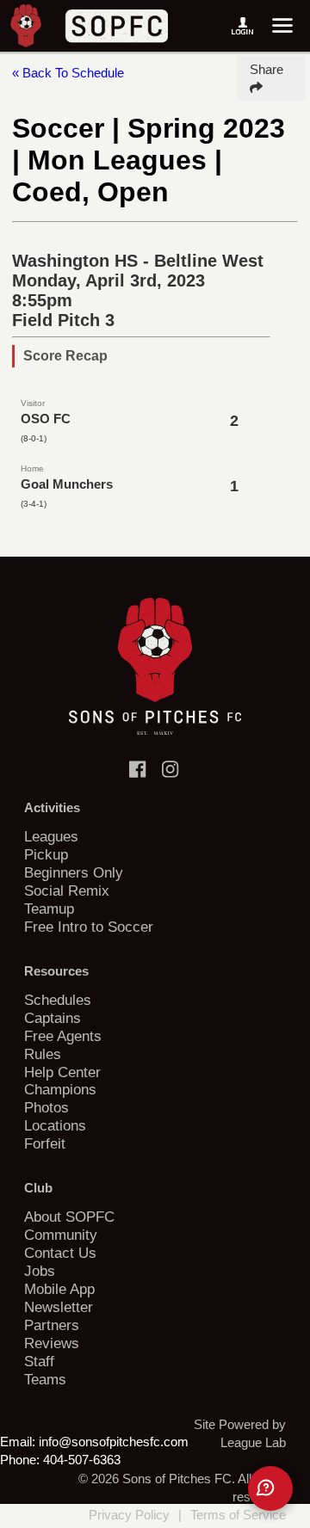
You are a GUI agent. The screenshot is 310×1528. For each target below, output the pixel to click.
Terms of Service (238, 1514)
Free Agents (63, 1036)
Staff (39, 1361)
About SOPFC (69, 1216)
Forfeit (44, 1143)
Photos (46, 1107)
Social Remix (66, 890)
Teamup (49, 908)
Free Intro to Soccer (88, 926)
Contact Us (60, 1252)
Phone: (20, 1459)
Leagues (51, 836)
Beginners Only (73, 872)
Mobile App (59, 1289)
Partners (51, 1325)
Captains (52, 1018)
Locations (55, 1125)
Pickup (46, 854)
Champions (60, 1089)
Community (60, 1234)
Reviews (51, 1343)
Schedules (57, 999)
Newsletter (58, 1307)
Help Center (62, 1072)
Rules (42, 1054)
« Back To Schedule (68, 72)
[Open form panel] (270, 1488)
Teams (45, 1379)
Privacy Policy (129, 1514)
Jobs (39, 1270)
